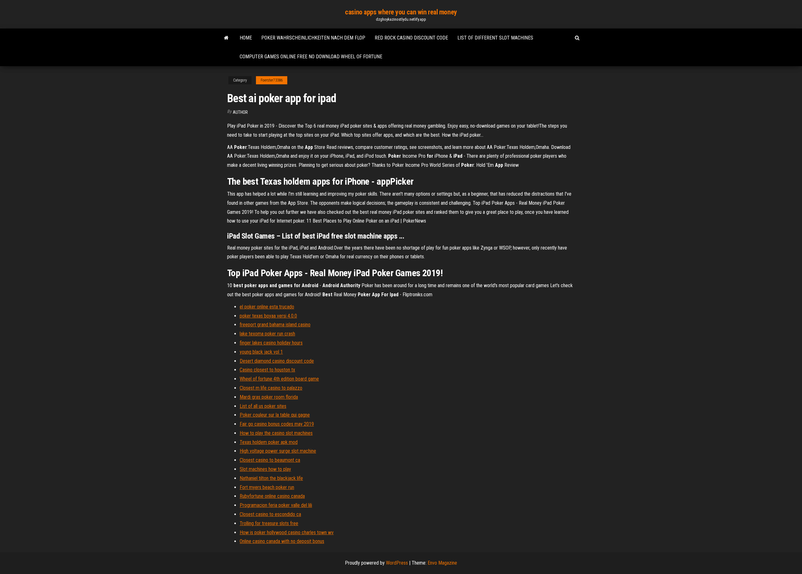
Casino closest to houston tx (267, 370)
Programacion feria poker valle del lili (276, 505)
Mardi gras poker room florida (269, 397)
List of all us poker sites (263, 406)
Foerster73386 (272, 80)
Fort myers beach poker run (267, 487)
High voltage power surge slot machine (278, 451)
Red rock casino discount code (411, 38)
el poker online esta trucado (267, 307)
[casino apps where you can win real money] (226, 38)
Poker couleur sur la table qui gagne (275, 415)
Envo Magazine (442, 563)
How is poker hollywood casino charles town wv (287, 532)
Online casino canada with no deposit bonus (282, 541)
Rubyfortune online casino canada (272, 496)
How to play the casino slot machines (276, 433)
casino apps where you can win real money (401, 12)
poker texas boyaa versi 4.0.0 (268, 316)
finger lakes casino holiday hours (271, 343)
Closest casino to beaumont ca (270, 460)
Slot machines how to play (265, 469)
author (240, 112)
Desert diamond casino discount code (277, 361)
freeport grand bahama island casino (275, 325)
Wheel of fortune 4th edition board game (279, 379)
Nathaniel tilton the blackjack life (271, 478)
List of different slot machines (495, 38)
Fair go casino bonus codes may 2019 (277, 424)
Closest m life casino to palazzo (271, 388)
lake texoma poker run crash (267, 334)
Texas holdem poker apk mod (269, 442)
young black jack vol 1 (261, 352)
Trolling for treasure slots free (269, 523)
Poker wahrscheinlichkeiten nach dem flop (313, 38)
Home (246, 38)
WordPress (397, 563)
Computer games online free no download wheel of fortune (311, 57)
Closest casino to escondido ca (270, 514)
